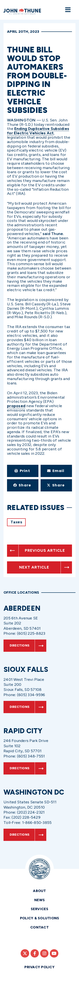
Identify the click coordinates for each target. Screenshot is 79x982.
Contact (39, 927)
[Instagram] (44, 953)
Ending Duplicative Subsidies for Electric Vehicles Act (38, 130)
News (39, 900)
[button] (22, 471)
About (39, 891)
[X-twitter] (25, 953)
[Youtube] (54, 953)
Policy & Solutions (39, 918)
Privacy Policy (39, 967)
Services (39, 909)
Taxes (16, 522)
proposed (16, 405)
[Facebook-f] (35, 953)
